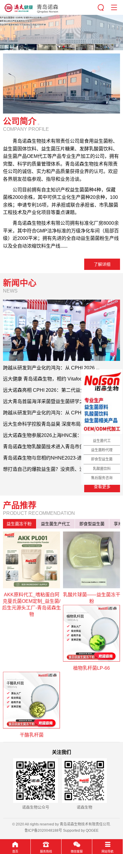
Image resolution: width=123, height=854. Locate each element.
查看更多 (102, 486)
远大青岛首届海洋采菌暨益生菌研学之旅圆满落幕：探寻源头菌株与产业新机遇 (61, 401)
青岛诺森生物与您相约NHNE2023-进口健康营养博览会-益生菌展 (61, 457)
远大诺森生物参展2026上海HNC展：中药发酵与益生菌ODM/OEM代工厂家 (61, 435)
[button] (59, 47)
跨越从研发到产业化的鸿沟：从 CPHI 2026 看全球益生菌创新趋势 (61, 412)
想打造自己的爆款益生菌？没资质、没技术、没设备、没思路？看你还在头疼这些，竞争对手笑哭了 (61, 469)
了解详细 (102, 264)
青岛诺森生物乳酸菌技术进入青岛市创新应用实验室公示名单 (61, 446)
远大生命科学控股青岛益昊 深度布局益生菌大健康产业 (61, 424)
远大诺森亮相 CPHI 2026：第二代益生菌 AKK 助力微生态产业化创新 (61, 390)
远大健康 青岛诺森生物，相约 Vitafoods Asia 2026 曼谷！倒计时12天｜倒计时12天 (61, 378)
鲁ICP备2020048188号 (43, 830)
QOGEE (92, 830)
